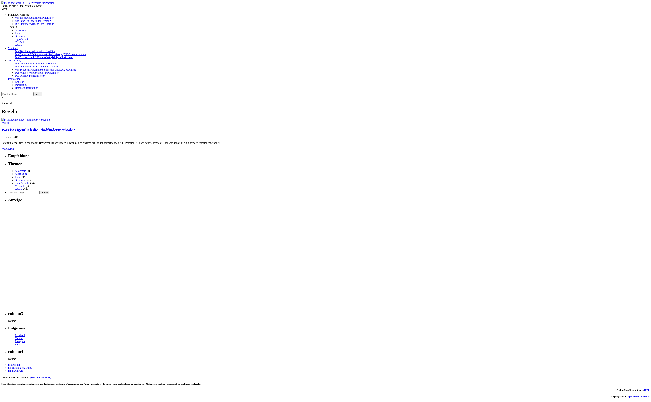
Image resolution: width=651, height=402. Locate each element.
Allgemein (20, 170)
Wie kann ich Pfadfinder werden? (33, 20)
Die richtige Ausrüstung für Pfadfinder (35, 63)
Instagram (20, 341)
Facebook (20, 335)
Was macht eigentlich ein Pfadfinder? (35, 17)
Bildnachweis (15, 370)
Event (18, 33)
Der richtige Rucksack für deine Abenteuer (38, 66)
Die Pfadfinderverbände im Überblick (35, 23)
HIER (647, 390)
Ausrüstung (21, 29)
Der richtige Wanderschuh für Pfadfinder (36, 72)
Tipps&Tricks (22, 39)
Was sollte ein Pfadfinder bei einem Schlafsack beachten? (45, 69)
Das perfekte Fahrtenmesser (30, 75)
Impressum (14, 78)
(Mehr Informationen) (40, 377)
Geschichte (21, 36)
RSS (17, 344)
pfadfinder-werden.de (639, 396)
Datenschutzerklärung (26, 87)
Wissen (19, 45)
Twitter (19, 338)
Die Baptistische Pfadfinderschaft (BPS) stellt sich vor (44, 57)
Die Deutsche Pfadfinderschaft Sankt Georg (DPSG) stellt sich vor (50, 54)
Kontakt (19, 81)
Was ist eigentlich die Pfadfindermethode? (38, 130)
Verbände (20, 42)
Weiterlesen (7, 148)
